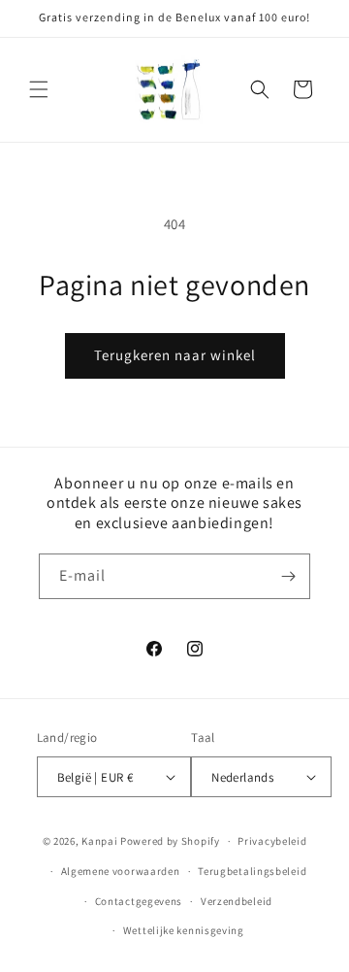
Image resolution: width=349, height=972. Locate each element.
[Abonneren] (288, 576)
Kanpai (99, 841)
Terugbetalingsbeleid (252, 871)
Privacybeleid (272, 841)
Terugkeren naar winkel (175, 355)
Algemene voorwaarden (120, 871)
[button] (38, 89)
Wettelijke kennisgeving (183, 930)
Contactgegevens (139, 901)
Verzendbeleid (236, 901)
